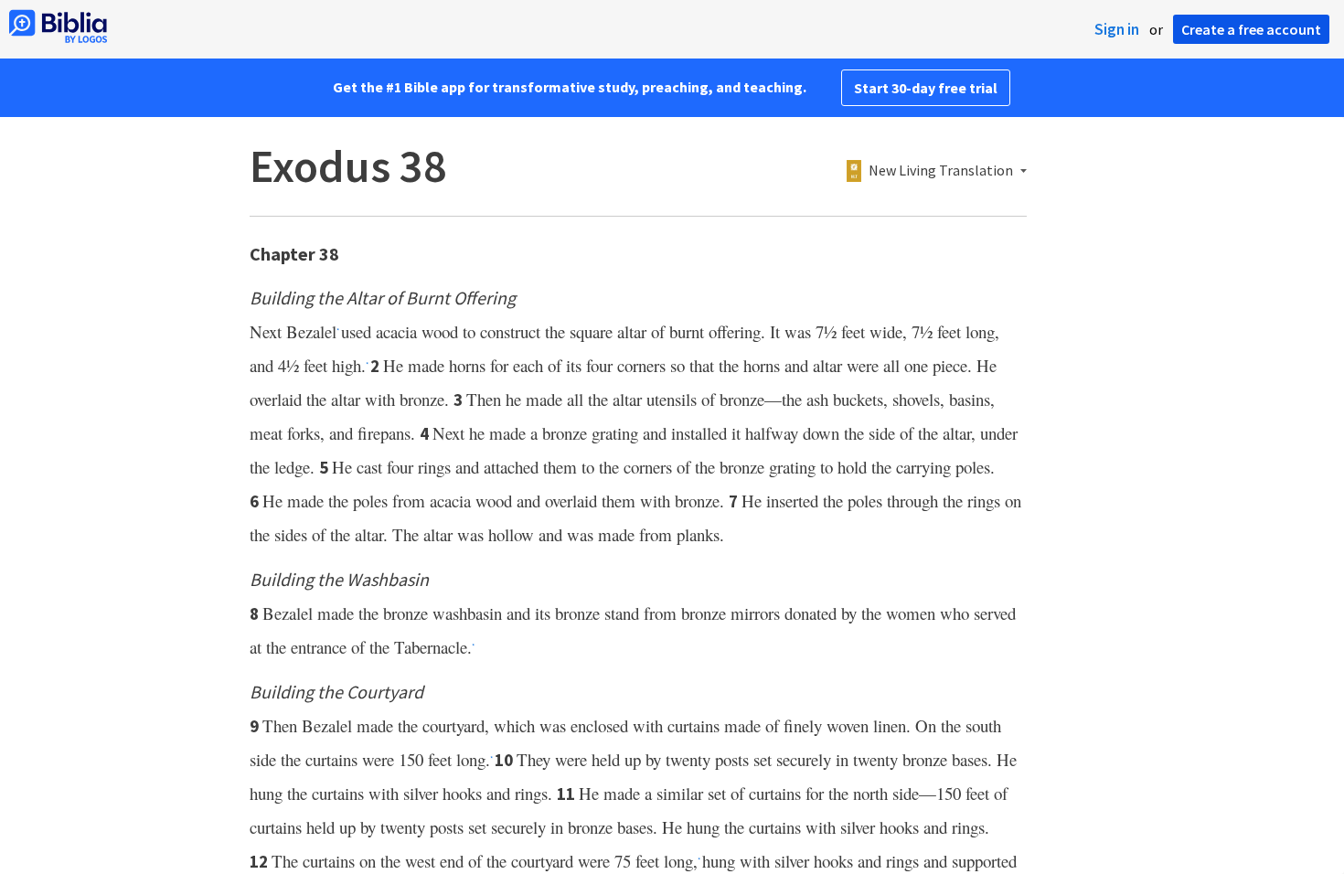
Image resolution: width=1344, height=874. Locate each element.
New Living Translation (941, 171)
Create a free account (1251, 29)
